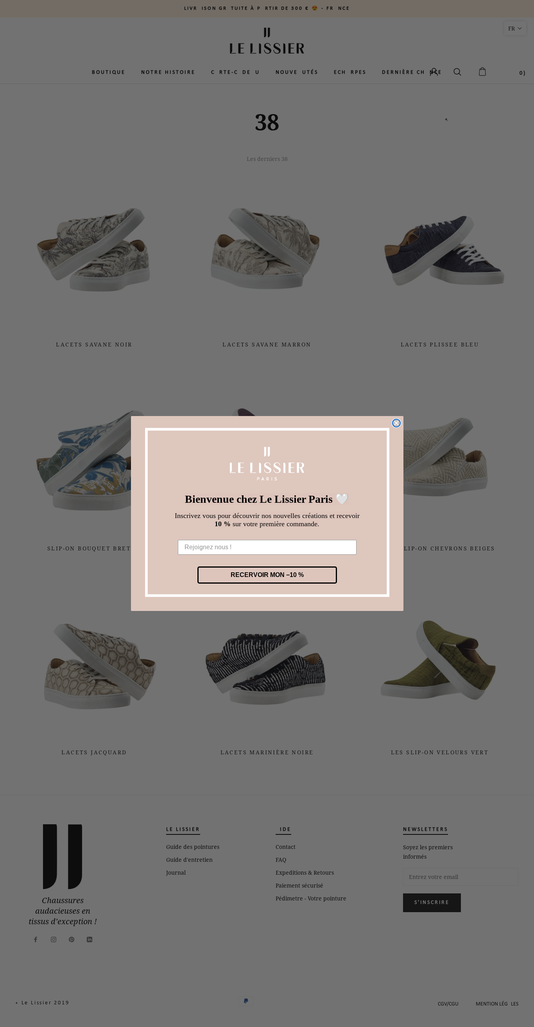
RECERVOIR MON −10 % (267, 575)
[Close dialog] (396, 423)
